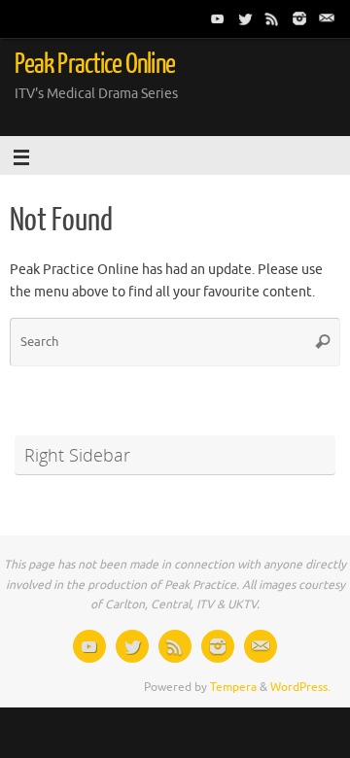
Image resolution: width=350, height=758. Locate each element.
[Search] (322, 342)
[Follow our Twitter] (245, 18)
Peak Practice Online (95, 64)
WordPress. (300, 687)
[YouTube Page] (217, 18)
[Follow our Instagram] (299, 18)
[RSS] (272, 18)
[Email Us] (326, 18)
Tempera (233, 687)
